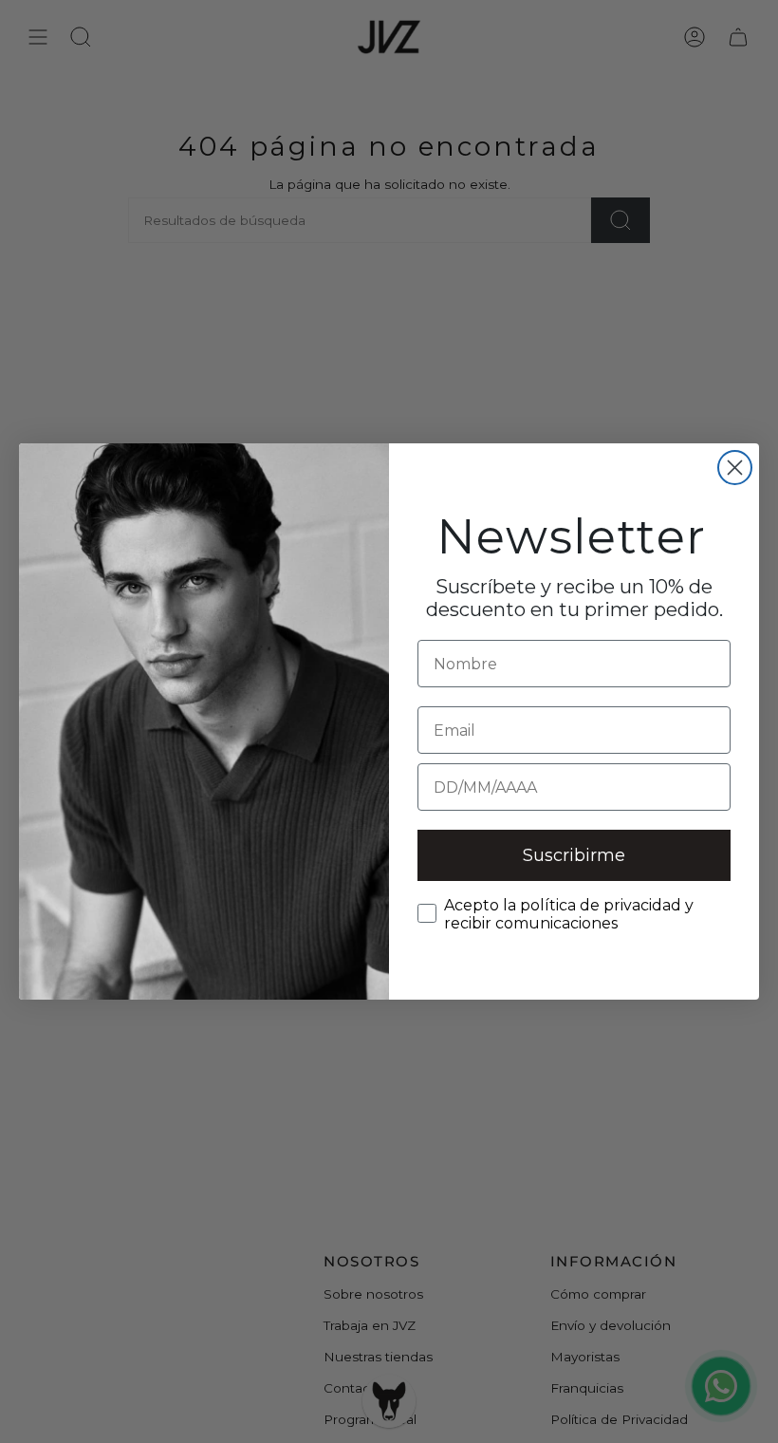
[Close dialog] (734, 467)
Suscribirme (574, 855)
